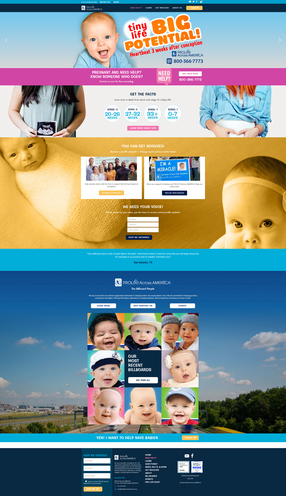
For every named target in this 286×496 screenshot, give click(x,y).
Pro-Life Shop (152, 482)
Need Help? (151, 458)
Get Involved (152, 470)
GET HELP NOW (190, 73)
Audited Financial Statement (190, 476)
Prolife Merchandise (174, 193)
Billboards (151, 476)
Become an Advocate (111, 193)
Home (148, 455)
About (148, 473)
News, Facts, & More (156, 467)
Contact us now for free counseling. (117, 81)
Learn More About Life (143, 128)
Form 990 (190, 478)
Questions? (151, 464)
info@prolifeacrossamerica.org (127, 489)
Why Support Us (143, 305)
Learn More (103, 305)
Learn (148, 461)
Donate (193, 8)
